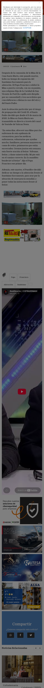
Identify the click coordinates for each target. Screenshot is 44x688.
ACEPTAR (27, 28)
